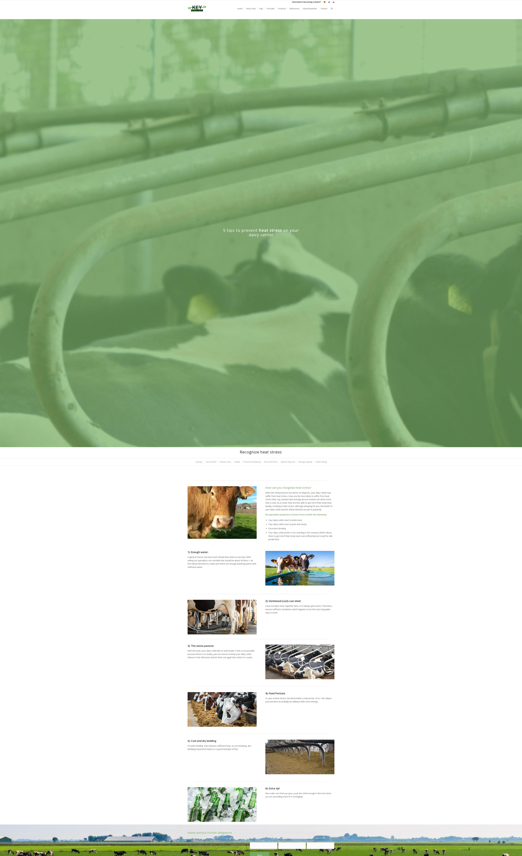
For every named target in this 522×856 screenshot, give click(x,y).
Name (253, 839)
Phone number (285, 839)
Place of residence (315, 839)
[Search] (331, 8)
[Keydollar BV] (197, 8)
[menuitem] (324, 2)
